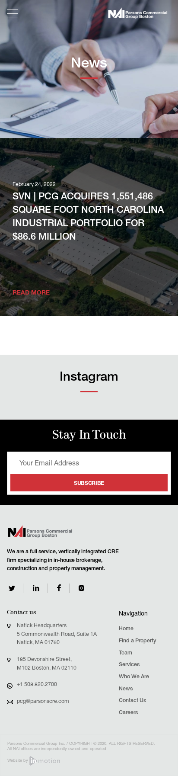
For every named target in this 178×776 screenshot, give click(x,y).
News (126, 689)
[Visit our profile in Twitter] (12, 588)
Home (126, 629)
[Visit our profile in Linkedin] (36, 588)
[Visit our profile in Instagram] (81, 588)
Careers (128, 713)
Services (129, 665)
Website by (18, 761)
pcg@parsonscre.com (43, 702)
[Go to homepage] (138, 13)
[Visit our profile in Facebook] (59, 588)
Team (125, 653)
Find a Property (137, 641)
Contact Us (132, 701)
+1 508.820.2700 (37, 685)
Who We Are (134, 677)
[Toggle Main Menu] (12, 13)
